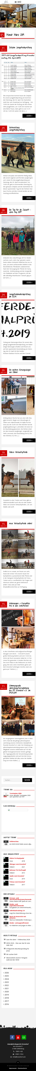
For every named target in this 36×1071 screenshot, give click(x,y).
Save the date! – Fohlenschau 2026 (18, 939)
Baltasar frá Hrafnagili (18, 870)
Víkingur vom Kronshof (18, 864)
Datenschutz (22, 1068)
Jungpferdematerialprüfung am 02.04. (19, 295)
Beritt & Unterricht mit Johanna (18, 917)
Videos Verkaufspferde (18, 452)
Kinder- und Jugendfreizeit (19, 923)
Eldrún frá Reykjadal (17, 858)
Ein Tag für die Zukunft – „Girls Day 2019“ (20, 211)
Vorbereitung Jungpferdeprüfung (17, 128)
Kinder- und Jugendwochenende (17, 905)
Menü (19, 2)
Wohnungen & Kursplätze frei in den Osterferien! (19, 604)
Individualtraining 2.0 (17, 910)
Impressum (12, 1068)
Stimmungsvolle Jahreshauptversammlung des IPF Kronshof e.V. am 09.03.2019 (19, 689)
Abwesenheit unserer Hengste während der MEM (16, 959)
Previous (2, 15)
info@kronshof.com (19, 1057)
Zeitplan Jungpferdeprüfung (20, 47)
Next (34, 15)
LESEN (28, 115)
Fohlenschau (14, 841)
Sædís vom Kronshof (17, 876)
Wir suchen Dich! (11, 954)
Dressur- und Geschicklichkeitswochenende (20, 898)
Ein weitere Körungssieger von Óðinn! (20, 371)
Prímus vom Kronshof (17, 882)
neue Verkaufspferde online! (20, 523)
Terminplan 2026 (15, 793)
